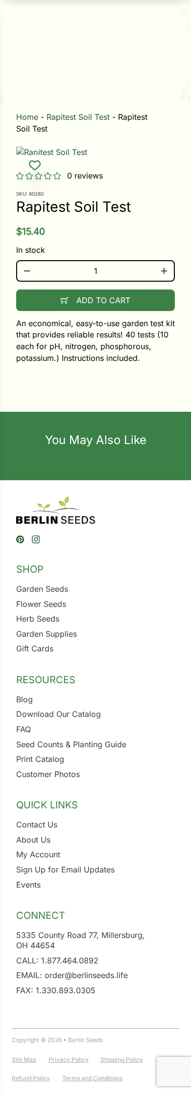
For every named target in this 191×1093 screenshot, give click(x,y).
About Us (33, 840)
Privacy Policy (68, 1059)
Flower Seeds (41, 604)
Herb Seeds (37, 619)
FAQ (23, 729)
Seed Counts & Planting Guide (71, 744)
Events (28, 885)
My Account (38, 854)
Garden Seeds (42, 589)
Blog (24, 699)
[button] (35, 165)
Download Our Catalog (58, 714)
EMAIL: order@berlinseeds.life (72, 975)
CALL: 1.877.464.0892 (57, 960)
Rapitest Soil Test (78, 117)
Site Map (24, 1059)
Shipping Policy (121, 1059)
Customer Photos (48, 774)
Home (27, 117)
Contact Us (36, 824)
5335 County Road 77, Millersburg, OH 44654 (80, 940)
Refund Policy (31, 1078)
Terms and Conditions (92, 1078)
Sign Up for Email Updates (65, 869)
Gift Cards (34, 648)
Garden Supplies (46, 634)
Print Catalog (40, 759)
